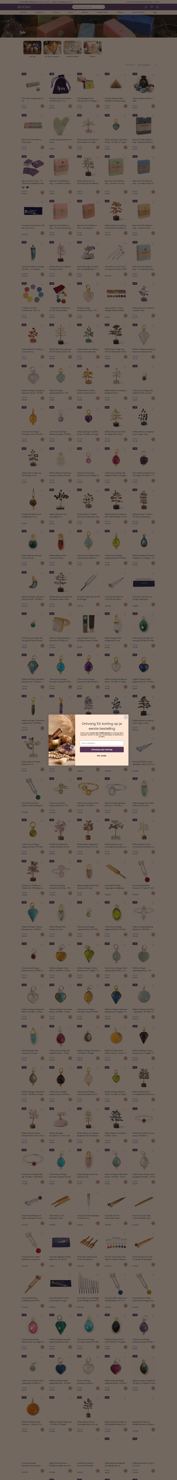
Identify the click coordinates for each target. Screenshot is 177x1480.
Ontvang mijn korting (101, 749)
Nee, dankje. (102, 756)
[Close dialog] (126, 717)
